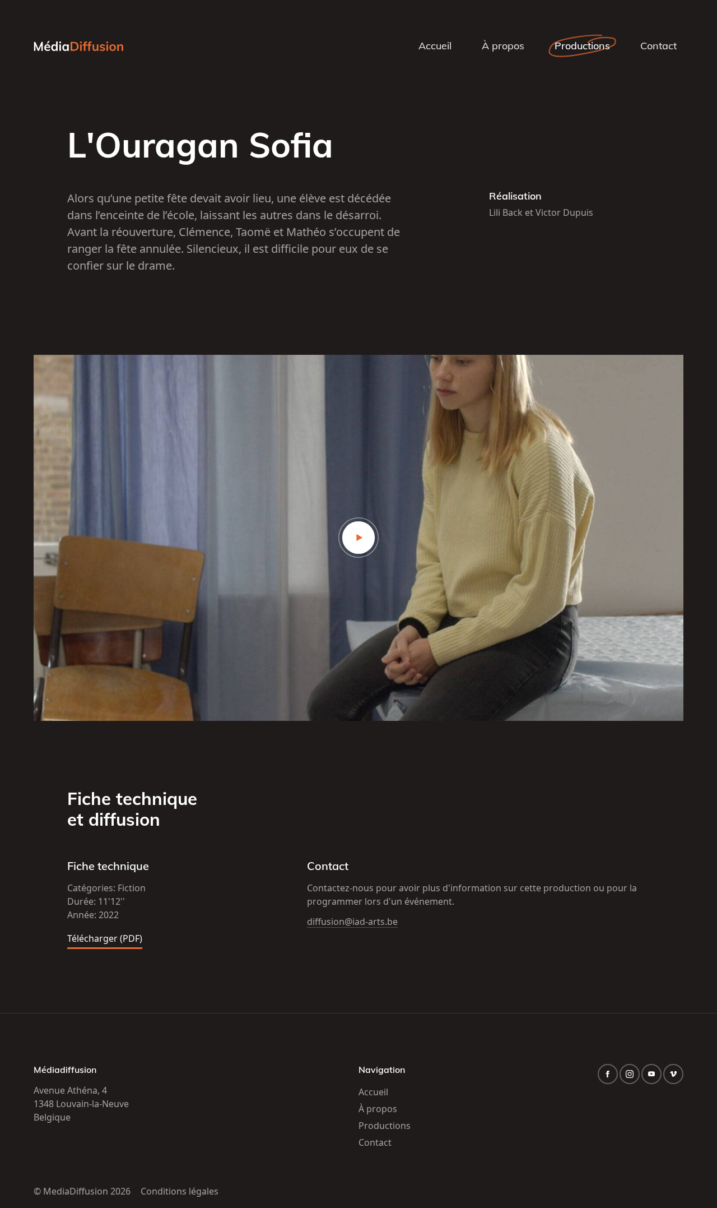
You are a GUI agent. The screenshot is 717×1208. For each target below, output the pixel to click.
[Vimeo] (673, 1074)
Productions (582, 45)
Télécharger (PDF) (104, 939)
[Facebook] (608, 1074)
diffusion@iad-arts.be (352, 921)
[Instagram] (630, 1074)
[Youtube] (651, 1074)
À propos (503, 45)
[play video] (358, 538)
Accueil (434, 45)
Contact (658, 45)
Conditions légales (179, 1191)
